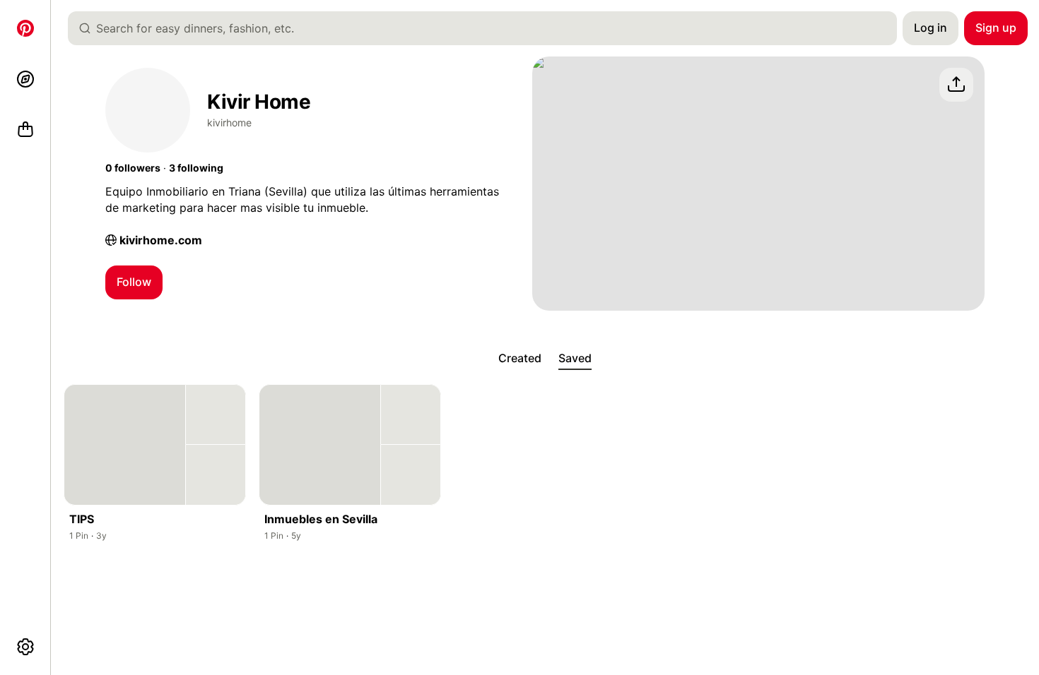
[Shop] (25, 130)
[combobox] (488, 28)
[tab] (520, 359)
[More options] (25, 647)
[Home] (25, 28)
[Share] (956, 85)
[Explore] (25, 79)
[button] (132, 168)
